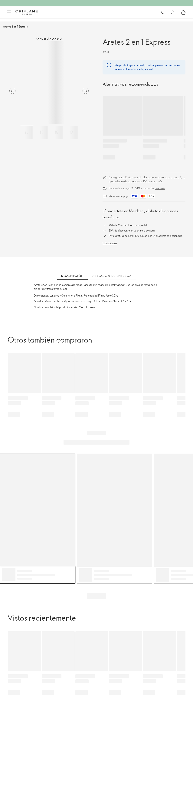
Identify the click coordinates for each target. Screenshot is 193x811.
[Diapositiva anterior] (12, 91)
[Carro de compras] (183, 12)
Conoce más (110, 243)
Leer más (160, 188)
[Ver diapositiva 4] (71, 132)
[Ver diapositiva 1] (27, 132)
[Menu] (9, 12)
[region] (49, 82)
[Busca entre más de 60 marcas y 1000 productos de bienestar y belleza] (163, 12)
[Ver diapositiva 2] (41, 132)
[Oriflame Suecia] (27, 12)
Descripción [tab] (72, 276)
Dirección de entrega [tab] (111, 276)
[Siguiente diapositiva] (86, 91)
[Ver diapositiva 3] (56, 132)
